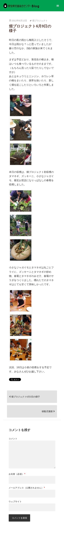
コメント (13, 439)
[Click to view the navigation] (58, 5)
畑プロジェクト (40, 20)
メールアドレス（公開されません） (27, 488)
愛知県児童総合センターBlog (21, 5)
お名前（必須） (17, 474)
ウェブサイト (15, 502)
